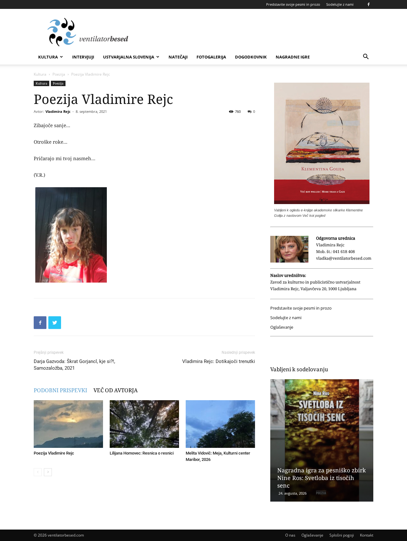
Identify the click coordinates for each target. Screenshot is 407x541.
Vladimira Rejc (58, 111)
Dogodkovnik (251, 57)
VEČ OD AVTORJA (115, 390)
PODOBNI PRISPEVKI (60, 390)
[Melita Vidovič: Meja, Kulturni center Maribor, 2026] (220, 424)
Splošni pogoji (341, 535)
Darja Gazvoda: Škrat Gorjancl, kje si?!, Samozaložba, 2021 (74, 365)
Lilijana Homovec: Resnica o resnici (142, 453)
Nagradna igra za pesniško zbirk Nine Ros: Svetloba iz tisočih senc (321, 477)
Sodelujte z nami (340, 4)
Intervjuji (83, 57)
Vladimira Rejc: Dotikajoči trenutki (218, 361)
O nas (290, 535)
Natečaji (178, 57)
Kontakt (366, 535)
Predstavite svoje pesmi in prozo (293, 4)
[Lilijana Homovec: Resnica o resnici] (144, 424)
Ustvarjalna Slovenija (128, 57)
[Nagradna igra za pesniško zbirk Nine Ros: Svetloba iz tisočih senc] (321, 440)
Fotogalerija (211, 57)
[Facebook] (368, 4)
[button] (365, 57)
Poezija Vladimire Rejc (54, 453)
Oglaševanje (281, 327)
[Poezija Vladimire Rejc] (68, 424)
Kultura (48, 57)
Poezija (58, 74)
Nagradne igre (293, 57)
